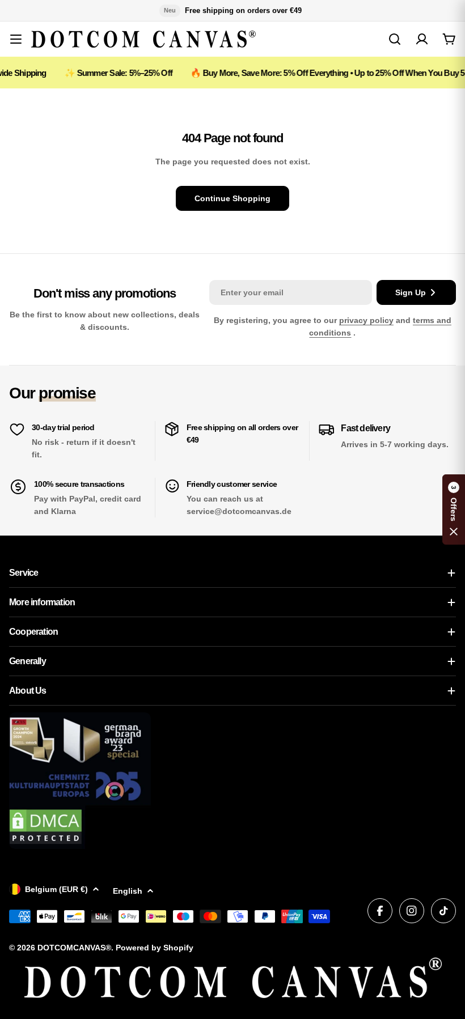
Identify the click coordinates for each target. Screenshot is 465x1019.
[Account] (422, 39)
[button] (453, 509)
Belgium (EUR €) (56, 889)
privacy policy (366, 320)
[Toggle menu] (16, 39)
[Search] (394, 39)
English (127, 890)
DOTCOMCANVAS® (74, 947)
